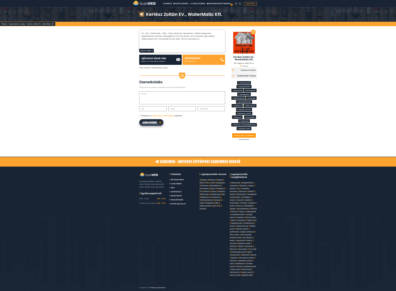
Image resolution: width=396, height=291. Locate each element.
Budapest (204, 179)
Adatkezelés (176, 192)
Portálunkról (182, 3)
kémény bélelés (251, 217)
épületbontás (240, 263)
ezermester (251, 117)
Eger (223, 194)
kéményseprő (239, 98)
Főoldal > (4, 24)
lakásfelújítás (248, 205)
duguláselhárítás (247, 182)
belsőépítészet (249, 223)
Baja (217, 203)
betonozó (238, 117)
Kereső (168, 3)
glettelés (248, 200)
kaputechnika (241, 240)
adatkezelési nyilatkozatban (163, 116)
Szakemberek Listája (17, 24)
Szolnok (212, 188)
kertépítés (244, 203)
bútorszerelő (247, 269)
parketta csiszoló (245, 109)
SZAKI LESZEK (250, 3)
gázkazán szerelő (244, 113)
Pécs (208, 182)
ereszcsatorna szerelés (246, 257)
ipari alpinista (247, 237)
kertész (249, 240)
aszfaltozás (240, 217)
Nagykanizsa (205, 197)
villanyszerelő (245, 83)
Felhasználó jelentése (244, 139)
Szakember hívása (246, 76)
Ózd (214, 205)
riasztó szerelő (236, 269)
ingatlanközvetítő (236, 223)
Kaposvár (207, 191)
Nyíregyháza (221, 182)
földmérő (254, 208)
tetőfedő (251, 191)
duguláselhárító (244, 86)
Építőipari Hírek (177, 179)
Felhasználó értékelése (244, 135)
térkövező (234, 211)
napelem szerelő (247, 272)
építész (241, 246)
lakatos (233, 220)
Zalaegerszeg (215, 194)
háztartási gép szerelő (238, 252)
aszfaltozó (238, 106)
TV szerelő (252, 249)
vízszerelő (251, 98)
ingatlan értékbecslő (247, 231)
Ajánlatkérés (198, 3)
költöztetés (243, 185)
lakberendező (252, 220)
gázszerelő (238, 90)
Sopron (214, 191)
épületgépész (245, 94)
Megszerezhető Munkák (219, 3)
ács (239, 188)
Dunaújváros (215, 197)
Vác (219, 205)
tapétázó (234, 257)
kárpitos (242, 211)
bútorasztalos (243, 249)
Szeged (219, 179)
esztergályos (246, 197)
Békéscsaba (205, 194)
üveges (251, 185)
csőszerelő (245, 121)
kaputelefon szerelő (245, 260)
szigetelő (252, 203)
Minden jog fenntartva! (158, 287)
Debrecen (212, 179)
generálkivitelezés (243, 208)
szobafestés (242, 220)
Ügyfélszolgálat (178, 204)
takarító (253, 255)
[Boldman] (147, 4)
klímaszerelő (250, 90)
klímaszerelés (241, 194)
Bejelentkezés (177, 200)
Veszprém (222, 191)
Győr (213, 182)
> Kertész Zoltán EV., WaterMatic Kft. (39, 24)
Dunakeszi (217, 200)
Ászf (173, 188)
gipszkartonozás (242, 226)
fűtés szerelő (250, 106)
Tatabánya (220, 188)
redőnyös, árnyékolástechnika (245, 125)
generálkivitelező (244, 102)
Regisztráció (176, 196)
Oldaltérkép (176, 184)
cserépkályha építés (237, 214)
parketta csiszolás (242, 229)
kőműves (239, 205)
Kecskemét (204, 185)
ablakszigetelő (251, 211)
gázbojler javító (244, 128)
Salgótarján (210, 203)
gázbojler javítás (247, 275)
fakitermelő (245, 255)
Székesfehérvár (215, 185)
